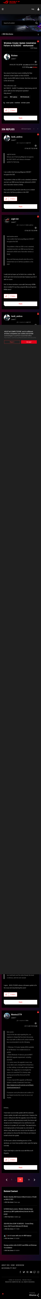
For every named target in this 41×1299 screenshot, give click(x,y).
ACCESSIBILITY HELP (9, 1268)
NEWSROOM (20, 1265)
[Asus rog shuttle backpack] (37, 129)
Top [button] (3, 1293)
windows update (25, 102)
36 (29, 1180)
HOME (13, 1265)
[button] (6, 110)
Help (33, 9)
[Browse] (3, 9)
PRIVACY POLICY (27, 1280)
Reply (20, 118)
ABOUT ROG (6, 1265)
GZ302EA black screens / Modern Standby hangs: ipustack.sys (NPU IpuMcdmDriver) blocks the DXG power (18, 1211)
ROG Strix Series (8, 34)
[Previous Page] (7, 1179)
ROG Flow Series (9, 1217)
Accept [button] (28, 342)
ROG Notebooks (24, 97)
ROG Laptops (13, 97)
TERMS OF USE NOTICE (15, 1280)
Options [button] (38, 34)
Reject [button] (12, 342)
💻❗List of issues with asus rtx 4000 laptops (17, 1235)
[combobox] (20, 22)
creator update (9, 102)
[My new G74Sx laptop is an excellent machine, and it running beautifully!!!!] (34, 129)
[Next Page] (34, 1179)
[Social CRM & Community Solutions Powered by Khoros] (34, 1294)
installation (17, 102)
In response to (24, 143)
